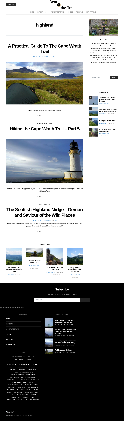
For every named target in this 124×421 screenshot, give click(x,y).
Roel (54, 56)
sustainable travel (31, 392)
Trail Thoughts (23, 394)
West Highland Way (33, 399)
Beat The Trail (20, 359)
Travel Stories (29, 397)
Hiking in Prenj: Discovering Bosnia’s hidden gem (75, 269)
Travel (33, 394)
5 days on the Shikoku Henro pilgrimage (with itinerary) (107, 99)
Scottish (21, 389)
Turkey (21, 399)
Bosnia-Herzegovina (16, 362)
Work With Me (91, 12)
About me (79, 12)
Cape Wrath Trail (25, 364)
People (70, 12)
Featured (33, 367)
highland (22, 369)
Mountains (21, 387)
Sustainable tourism (15, 392)
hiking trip (35, 379)
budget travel (32, 362)
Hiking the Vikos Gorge (107, 121)
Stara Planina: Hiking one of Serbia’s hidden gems (14, 269)
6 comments (45, 133)
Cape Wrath (12, 364)
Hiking (16, 372)
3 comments (47, 220)
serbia (29, 389)
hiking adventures (17, 374)
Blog (46, 40)
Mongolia (12, 387)
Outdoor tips (33, 387)
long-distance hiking (16, 384)
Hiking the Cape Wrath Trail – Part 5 (45, 128)
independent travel (19, 382)
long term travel (32, 384)
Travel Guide (16, 397)
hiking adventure (27, 372)
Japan (32, 382)
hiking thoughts (12, 379)
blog (29, 359)
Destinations (41, 12)
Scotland (11, 389)
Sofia (36, 389)
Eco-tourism (22, 367)
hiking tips (25, 379)
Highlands (32, 369)
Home (32, 12)
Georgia (13, 369)
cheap (36, 364)
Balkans (31, 357)
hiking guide (31, 374)
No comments (45, 56)
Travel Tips (52, 40)
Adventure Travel (58, 12)
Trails (12, 394)
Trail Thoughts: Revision (63, 350)
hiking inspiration (17, 377)
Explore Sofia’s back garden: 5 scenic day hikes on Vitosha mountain (65, 331)
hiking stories (31, 377)
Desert (12, 367)
